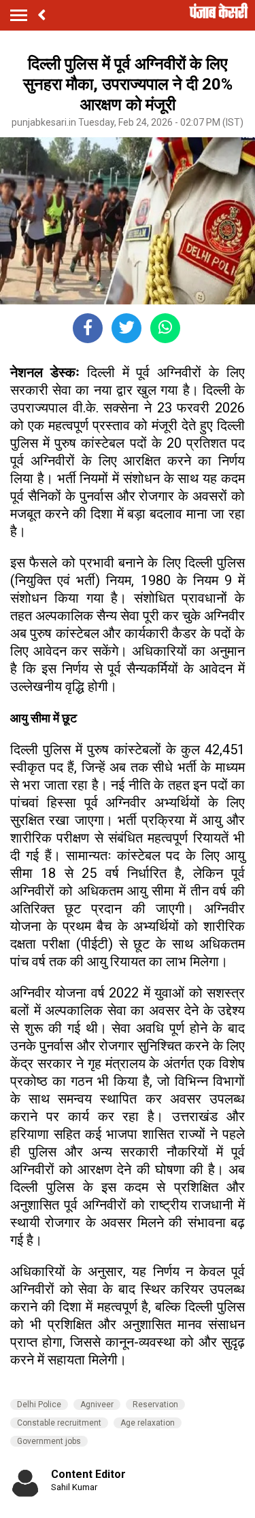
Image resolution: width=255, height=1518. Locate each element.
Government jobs (49, 1441)
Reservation (155, 1404)
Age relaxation (147, 1423)
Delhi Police (39, 1404)
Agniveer (97, 1404)
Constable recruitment (59, 1423)
